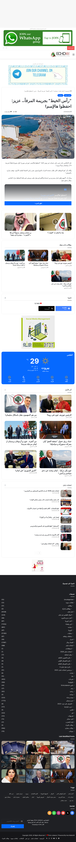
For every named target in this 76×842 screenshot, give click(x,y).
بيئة (72, 676)
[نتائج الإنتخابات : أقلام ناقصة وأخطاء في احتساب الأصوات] (66, 511)
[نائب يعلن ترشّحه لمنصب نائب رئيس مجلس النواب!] (66, 502)
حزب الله (11, 793)
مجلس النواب (25, 797)
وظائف (70, 606)
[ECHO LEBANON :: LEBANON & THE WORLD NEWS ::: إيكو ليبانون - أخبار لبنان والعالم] (60, 54)
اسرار (71, 639)
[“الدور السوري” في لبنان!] (21, 459)
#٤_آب (45, 198)
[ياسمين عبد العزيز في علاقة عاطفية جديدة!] (13, 776)
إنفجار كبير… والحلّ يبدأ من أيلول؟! (49, 517)
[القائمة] (74, 55)
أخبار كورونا (68, 621)
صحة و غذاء (69, 697)
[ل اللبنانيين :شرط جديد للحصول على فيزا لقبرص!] (13, 747)
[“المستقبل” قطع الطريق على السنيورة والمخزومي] (66, 529)
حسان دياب (70, 797)
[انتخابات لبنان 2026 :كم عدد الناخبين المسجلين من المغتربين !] (66, 493)
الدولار (52, 793)
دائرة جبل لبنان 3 (65, 667)
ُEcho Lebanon (52, 835)
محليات (70, 633)
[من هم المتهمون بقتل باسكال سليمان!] (21, 404)
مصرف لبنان (16, 797)
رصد (72, 688)
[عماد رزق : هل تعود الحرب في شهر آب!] (38, 776)
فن (72, 713)
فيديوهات (70, 716)
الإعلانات (21, 838)
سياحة (71, 694)
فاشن (71, 710)
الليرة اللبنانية (34, 793)
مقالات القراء (69, 725)
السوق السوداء (44, 793)
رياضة (71, 691)
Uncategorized (68, 599)
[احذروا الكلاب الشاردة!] (63, 747)
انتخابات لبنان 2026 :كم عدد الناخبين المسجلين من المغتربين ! (41, 491)
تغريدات (71, 679)
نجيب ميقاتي (64, 800)
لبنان (33, 797)
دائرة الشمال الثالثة (64, 664)
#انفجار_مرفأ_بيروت (32, 198)
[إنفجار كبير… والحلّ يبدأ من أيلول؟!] (66, 520)
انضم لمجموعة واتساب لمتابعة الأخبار (38, 28)
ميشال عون (7, 797)
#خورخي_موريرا (47, 195)
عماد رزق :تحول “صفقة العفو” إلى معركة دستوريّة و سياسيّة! (38, 264)
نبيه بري (71, 800)
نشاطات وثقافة (67, 636)
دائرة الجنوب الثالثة (64, 658)
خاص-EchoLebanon (67, 685)
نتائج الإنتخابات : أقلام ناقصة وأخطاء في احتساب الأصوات (43, 508)
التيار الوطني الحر (61, 793)
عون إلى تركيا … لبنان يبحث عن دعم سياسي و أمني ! (61, 285)
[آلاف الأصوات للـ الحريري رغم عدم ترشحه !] (66, 537)
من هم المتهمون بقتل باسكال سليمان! (55, 48)
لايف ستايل (70, 719)
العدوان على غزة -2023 (64, 704)
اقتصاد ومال (69, 642)
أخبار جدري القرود (66, 618)
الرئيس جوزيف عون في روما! (63, 263)
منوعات (71, 731)
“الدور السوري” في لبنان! (26, 470)
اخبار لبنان (61, 91)
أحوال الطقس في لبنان (65, 615)
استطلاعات (69, 648)
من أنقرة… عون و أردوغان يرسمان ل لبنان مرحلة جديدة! (15, 264)
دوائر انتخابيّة (68, 655)
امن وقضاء (69, 624)
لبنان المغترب (69, 722)
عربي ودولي (69, 700)
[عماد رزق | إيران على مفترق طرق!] (13, 762)
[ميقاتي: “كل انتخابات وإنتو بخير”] (66, 546)
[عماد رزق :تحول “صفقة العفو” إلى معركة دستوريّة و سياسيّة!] (38, 255)
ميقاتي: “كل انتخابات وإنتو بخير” (50, 544)
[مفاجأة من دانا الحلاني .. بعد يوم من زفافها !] (38, 762)
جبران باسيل (19, 793)
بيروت (26, 793)
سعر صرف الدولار (51, 797)
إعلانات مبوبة (69, 602)
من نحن (27, 838)
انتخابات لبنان (69, 645)
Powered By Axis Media (65, 835)
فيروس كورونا (40, 797)
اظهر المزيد (38, 203)
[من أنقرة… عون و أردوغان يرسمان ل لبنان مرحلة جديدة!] (15, 255)
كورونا (70, 630)
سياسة (56, 91)
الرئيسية (67, 91)
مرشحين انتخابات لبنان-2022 (63, 670)
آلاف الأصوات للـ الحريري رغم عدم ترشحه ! (46, 535)
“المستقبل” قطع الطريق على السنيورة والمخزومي (44, 526)
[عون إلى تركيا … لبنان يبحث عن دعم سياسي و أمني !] (61, 276)
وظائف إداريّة (66, 609)
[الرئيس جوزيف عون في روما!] (61, 255)
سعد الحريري (61, 797)
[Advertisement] (38, 14)
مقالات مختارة (69, 728)
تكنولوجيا (70, 682)
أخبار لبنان (70, 793)
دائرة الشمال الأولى (64, 661)
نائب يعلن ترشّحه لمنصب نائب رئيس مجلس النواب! (44, 500)
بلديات (71, 673)
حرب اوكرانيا (68, 707)
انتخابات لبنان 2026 (66, 652)
